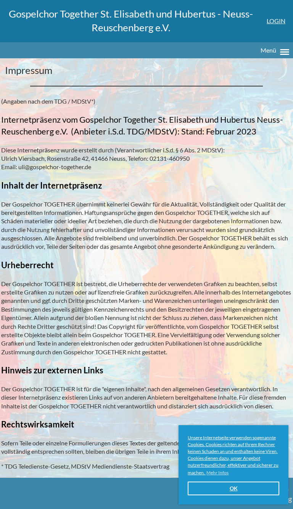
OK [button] (234, 488)
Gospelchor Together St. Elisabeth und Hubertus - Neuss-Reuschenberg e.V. (131, 21)
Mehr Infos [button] (217, 472)
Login (276, 20)
